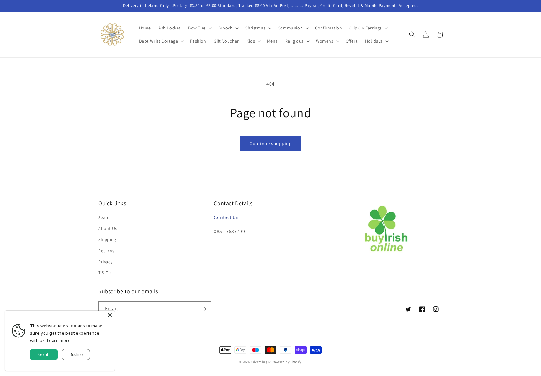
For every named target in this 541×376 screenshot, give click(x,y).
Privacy (105, 261)
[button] (199, 27)
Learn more (58, 340)
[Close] (110, 315)
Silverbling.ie (261, 362)
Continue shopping (271, 143)
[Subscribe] (204, 308)
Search (105, 217)
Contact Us (226, 217)
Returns (106, 250)
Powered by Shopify (287, 362)
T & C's (104, 272)
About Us (107, 228)
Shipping (107, 239)
